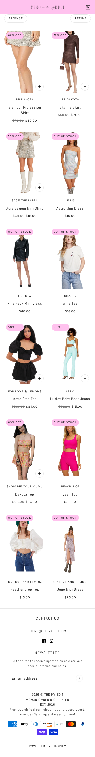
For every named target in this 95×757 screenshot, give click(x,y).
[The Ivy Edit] (47, 7)
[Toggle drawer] (7, 7)
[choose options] (39, 87)
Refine (80, 18)
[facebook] (44, 641)
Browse (15, 18)
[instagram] (51, 641)
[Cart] (88, 7)
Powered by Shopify (47, 746)
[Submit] (79, 678)
